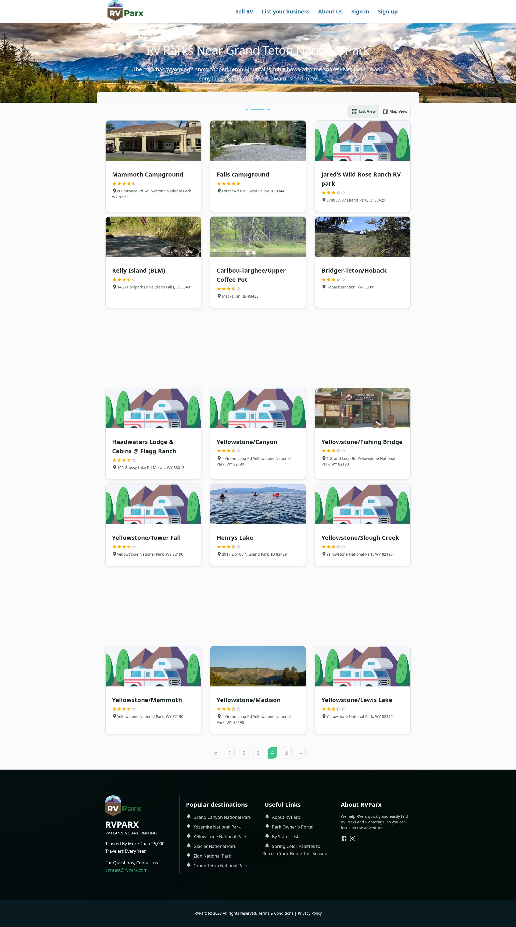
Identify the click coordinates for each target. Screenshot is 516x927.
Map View (397, 111)
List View (367, 111)
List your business (286, 11)
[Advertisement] (258, 348)
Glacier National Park (215, 846)
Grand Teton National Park (221, 866)
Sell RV (244, 11)
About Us (330, 11)
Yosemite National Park (217, 827)
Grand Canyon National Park (223, 817)
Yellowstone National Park (220, 837)
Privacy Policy (310, 913)
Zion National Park (212, 856)
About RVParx (286, 817)
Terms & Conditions (275, 913)
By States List (285, 837)
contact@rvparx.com (126, 870)
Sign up (388, 11)
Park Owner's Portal (292, 827)
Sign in (360, 11)
